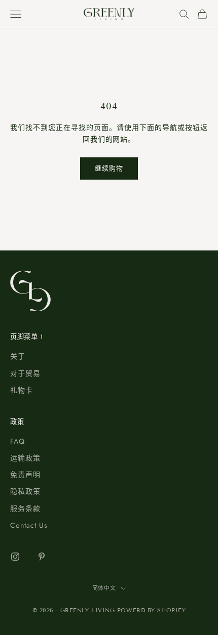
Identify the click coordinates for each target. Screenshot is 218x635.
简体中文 (104, 587)
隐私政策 (25, 491)
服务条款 (25, 508)
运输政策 (25, 458)
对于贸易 (25, 373)
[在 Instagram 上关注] (15, 557)
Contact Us (29, 525)
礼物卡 (21, 390)
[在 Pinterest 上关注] (42, 557)
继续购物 (109, 168)
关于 (17, 356)
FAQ (17, 441)
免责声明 (25, 475)
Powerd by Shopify (151, 610)
